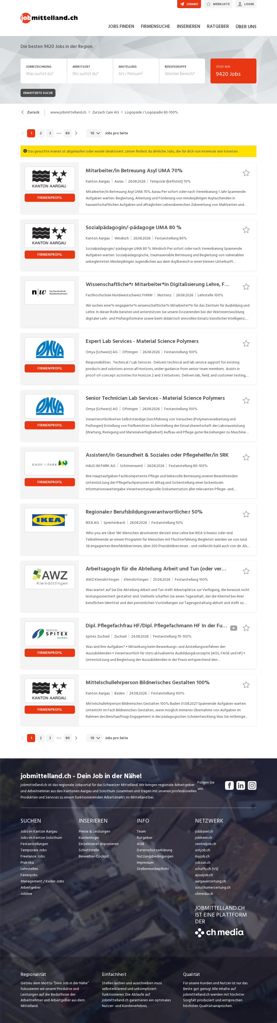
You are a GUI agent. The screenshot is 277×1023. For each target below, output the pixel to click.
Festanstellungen (34, 844)
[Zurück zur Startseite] (219, 936)
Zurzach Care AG (105, 112)
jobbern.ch (203, 837)
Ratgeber (144, 837)
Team (141, 831)
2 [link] (41, 133)
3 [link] (50, 133)
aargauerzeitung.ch (210, 881)
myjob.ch (202, 856)
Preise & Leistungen (94, 831)
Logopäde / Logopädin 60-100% (151, 112)
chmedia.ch (204, 894)
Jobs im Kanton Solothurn (41, 837)
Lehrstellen (29, 869)
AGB (140, 844)
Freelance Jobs (33, 856)
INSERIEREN (188, 26)
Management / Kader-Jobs (42, 881)
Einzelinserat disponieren (99, 844)
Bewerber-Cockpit (94, 856)
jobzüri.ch (202, 862)
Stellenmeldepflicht (153, 869)
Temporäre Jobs (34, 850)
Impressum (145, 862)
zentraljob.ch (205, 844)
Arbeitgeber (31, 887)
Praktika (27, 862)
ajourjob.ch (204, 875)
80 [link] (67, 133)
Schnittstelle (89, 850)
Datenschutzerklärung (154, 850)
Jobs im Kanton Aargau (39, 831)
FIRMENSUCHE (155, 26)
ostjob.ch (202, 850)
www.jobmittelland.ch (68, 112)
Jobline (26, 894)
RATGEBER (218, 26)
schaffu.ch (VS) (206, 869)
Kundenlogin (89, 837)
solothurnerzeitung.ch (212, 887)
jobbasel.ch (204, 831)
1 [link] (31, 133)
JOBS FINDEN (121, 26)
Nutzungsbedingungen (155, 856)
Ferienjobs (29, 875)
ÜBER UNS (246, 27)
